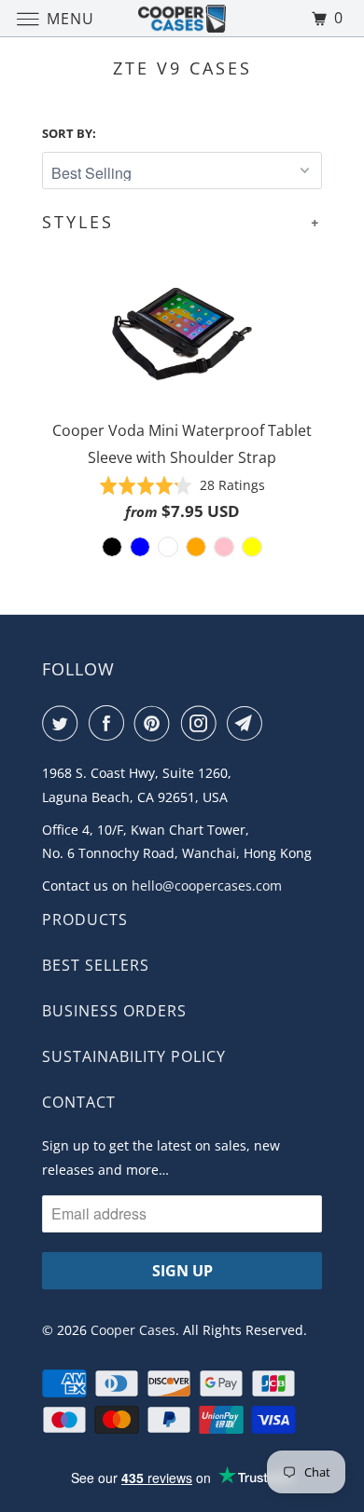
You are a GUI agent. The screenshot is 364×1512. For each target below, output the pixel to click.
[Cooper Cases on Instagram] (202, 723)
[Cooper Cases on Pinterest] (155, 723)
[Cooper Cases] (182, 18)
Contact (79, 1102)
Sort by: (69, 133)
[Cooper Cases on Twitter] (63, 723)
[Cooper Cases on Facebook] (110, 723)
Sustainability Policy (134, 1056)
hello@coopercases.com (207, 885)
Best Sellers (95, 965)
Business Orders (114, 1011)
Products (85, 919)
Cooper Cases (133, 1330)
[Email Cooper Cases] (248, 723)
